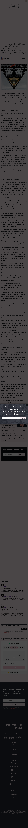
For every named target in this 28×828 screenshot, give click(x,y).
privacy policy (15, 421)
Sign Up (23, 418)
